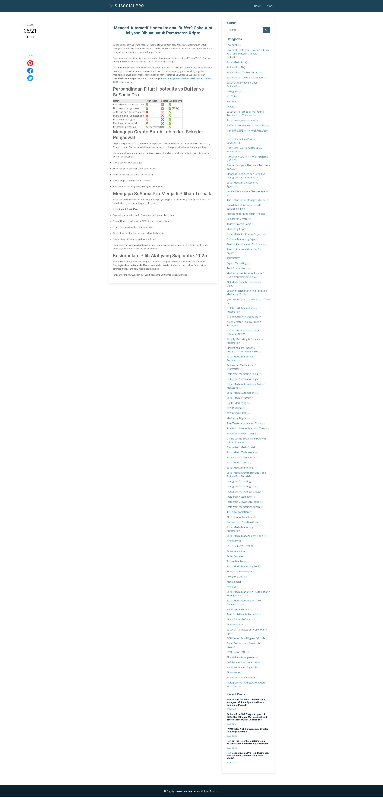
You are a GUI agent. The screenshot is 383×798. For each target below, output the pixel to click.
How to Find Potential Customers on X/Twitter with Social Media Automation (248, 742)
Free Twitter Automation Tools (246, 423)
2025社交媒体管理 (238, 413)
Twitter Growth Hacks (240, 224)
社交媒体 (233, 586)
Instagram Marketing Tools (244, 374)
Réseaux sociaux (237, 551)
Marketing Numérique (241, 571)
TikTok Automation (239, 512)
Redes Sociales (236, 556)
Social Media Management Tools (247, 536)
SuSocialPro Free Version (242, 677)
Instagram (234, 91)
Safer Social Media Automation (245, 614)
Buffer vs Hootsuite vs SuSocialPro (248, 125)
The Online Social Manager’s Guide (248, 200)
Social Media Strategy (240, 398)
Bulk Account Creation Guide (244, 522)
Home (257, 6)
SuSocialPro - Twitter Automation (247, 77)
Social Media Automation (242, 392)
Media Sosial (235, 581)
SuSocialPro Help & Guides (243, 433)
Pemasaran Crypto (239, 218)
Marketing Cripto (238, 229)
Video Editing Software (241, 619)
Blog (269, 6)
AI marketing (235, 672)
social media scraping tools (243, 667)
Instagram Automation (241, 496)
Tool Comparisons (239, 268)
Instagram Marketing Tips (243, 486)
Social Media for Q (238, 62)
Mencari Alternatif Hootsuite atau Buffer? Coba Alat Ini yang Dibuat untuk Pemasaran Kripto (163, 30)
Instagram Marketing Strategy (245, 491)
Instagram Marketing (240, 481)
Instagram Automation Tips (244, 379)
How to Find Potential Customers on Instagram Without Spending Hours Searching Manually (246, 702)
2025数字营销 (236, 408)
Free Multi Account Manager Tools (248, 428)
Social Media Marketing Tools (245, 566)
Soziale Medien (237, 561)
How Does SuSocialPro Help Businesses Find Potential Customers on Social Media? (248, 756)
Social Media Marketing (242, 467)
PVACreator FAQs (238, 652)
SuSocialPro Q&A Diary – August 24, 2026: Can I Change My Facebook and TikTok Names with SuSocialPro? (247, 717)
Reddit (232, 106)
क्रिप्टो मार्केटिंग (235, 258)
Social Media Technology (242, 452)
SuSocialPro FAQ (237, 67)
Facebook (234, 45)
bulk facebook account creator (245, 662)
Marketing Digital (238, 418)
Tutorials (233, 101)
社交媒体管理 (235, 541)
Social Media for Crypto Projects (246, 234)
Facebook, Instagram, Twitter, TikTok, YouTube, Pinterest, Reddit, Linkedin (248, 53)
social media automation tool (244, 609)
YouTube (233, 96)
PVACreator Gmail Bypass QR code (247, 638)
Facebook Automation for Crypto (247, 244)
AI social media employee (242, 657)
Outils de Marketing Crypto (243, 239)
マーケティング (237, 576)
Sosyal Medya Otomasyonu (243, 457)
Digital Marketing (238, 403)
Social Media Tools (239, 462)
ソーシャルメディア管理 (241, 546)
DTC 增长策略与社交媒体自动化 (245, 316)
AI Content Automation (241, 517)
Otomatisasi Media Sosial (242, 447)
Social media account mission (244, 120)
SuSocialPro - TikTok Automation (247, 72)
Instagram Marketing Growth (245, 506)
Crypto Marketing (238, 263)
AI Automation (236, 624)
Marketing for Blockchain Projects (247, 213)
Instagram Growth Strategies (245, 501)
